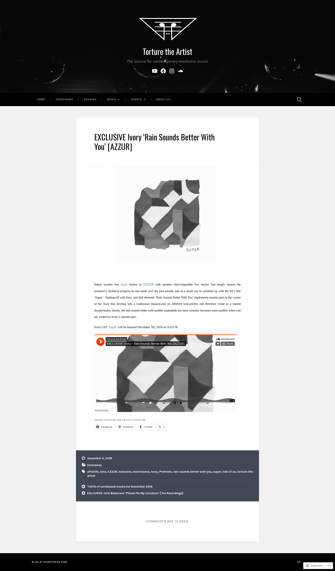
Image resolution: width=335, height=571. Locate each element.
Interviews (64, 99)
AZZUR (148, 284)
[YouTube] (155, 70)
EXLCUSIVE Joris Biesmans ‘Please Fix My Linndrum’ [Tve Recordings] (135, 493)
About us (163, 99)
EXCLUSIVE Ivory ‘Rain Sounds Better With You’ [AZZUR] (154, 141)
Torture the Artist (167, 51)
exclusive (125, 471)
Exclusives (94, 465)
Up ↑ (300, 562)
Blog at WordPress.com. (50, 562)
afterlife (92, 471)
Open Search (299, 99)
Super (112, 327)
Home (41, 99)
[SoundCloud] (180, 70)
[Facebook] (163, 70)
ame (103, 471)
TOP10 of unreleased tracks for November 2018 (120, 486)
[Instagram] (172, 70)
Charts (136, 99)
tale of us (229, 471)
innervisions (141, 471)
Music (111, 99)
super (217, 471)
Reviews (90, 99)
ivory (154, 471)
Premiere (165, 471)
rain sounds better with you (192, 471)
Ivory (124, 284)
